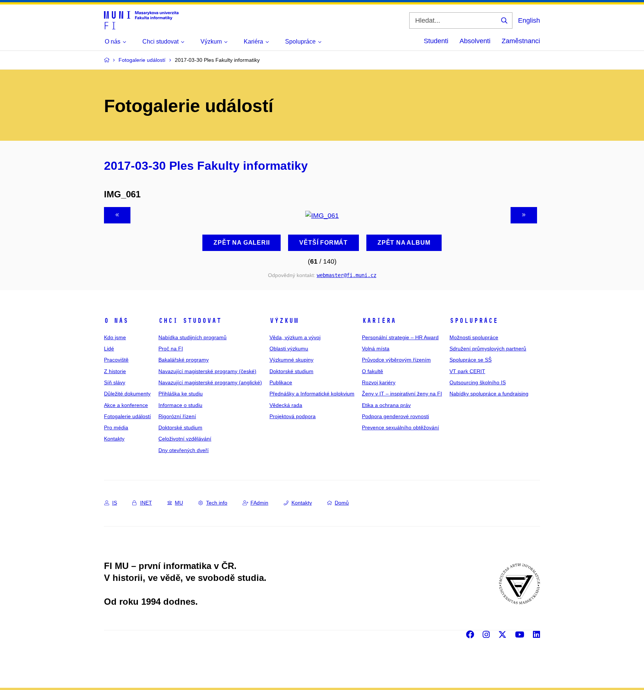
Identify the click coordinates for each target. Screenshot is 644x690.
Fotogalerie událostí (127, 416)
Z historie (115, 371)
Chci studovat (189, 321)
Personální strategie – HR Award (400, 337)
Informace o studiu (180, 405)
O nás (116, 321)
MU (179, 503)
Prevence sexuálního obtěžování (400, 427)
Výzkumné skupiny (291, 360)
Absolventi (475, 41)
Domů (342, 503)
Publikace (280, 382)
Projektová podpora (292, 416)
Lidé (109, 349)
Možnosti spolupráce (473, 337)
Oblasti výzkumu (288, 349)
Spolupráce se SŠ (470, 360)
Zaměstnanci (521, 41)
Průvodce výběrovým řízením (396, 360)
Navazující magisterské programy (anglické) (210, 382)
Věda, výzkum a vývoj (295, 337)
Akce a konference (126, 405)
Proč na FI (170, 349)
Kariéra (379, 321)
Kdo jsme (115, 337)
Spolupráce (473, 321)
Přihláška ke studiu (180, 394)
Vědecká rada (285, 405)
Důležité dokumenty (127, 394)
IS (114, 503)
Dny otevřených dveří (183, 450)
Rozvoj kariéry (378, 382)
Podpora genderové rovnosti (395, 416)
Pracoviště (116, 360)
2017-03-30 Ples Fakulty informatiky (206, 165)
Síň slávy (114, 382)
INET (146, 503)
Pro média (116, 427)
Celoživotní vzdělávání (184, 439)
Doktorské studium (180, 427)
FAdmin (259, 503)
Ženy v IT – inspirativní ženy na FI (402, 394)
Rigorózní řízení (177, 416)
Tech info (216, 503)
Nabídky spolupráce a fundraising (488, 394)
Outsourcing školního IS (477, 382)
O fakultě (372, 371)
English (529, 20)
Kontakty (114, 439)
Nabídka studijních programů (192, 337)
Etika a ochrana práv (386, 405)
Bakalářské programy (183, 360)
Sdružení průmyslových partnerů (487, 349)
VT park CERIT (467, 371)
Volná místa (375, 349)
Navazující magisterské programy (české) (207, 371)
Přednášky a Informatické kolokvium (311, 394)
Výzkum (284, 321)
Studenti (436, 41)
